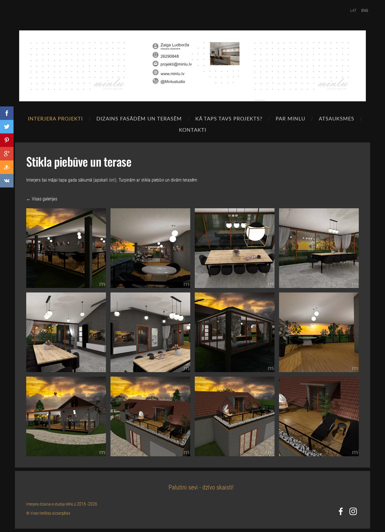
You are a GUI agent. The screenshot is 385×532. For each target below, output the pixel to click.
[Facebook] (340, 511)
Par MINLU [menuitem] (290, 118)
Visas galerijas (44, 199)
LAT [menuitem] (353, 10)
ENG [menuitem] (364, 10)
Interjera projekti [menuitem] (55, 118)
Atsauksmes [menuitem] (336, 118)
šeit (112, 180)
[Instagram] (353, 511)
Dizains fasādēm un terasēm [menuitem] (139, 118)
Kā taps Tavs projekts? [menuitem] (228, 118)
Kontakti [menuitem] (192, 129)
